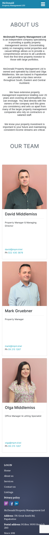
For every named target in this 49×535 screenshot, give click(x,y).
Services (8, 481)
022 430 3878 (15, 252)
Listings (8, 492)
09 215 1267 (14, 349)
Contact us (10, 486)
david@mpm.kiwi (13, 249)
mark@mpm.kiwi (13, 346)
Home (7, 470)
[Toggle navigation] (43, 4)
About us (8, 476)
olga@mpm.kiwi (13, 442)
